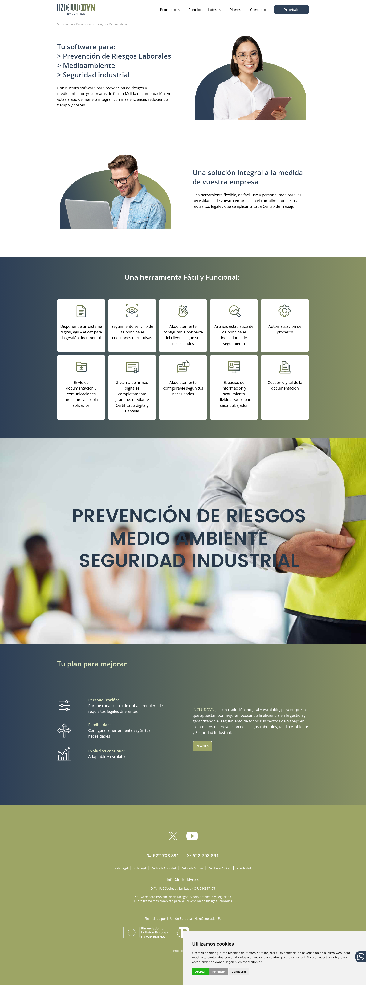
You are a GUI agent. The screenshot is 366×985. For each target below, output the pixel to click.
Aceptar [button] (200, 971)
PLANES (202, 746)
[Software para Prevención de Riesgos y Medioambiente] (76, 9)
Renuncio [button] (218, 971)
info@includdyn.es (183, 879)
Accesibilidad (243, 868)
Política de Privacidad (164, 868)
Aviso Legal (121, 868)
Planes (235, 9)
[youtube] (192, 836)
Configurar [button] (239, 971)
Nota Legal (140, 868)
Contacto (258, 9)
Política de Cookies (192, 868)
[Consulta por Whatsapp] (360, 956)
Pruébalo (291, 9)
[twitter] (174, 836)
